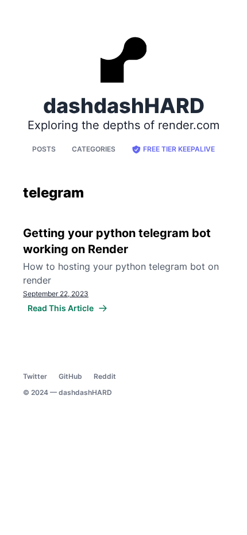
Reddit (105, 376)
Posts (44, 149)
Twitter (35, 376)
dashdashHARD (85, 392)
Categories (93, 149)
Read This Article (61, 308)
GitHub (70, 376)
